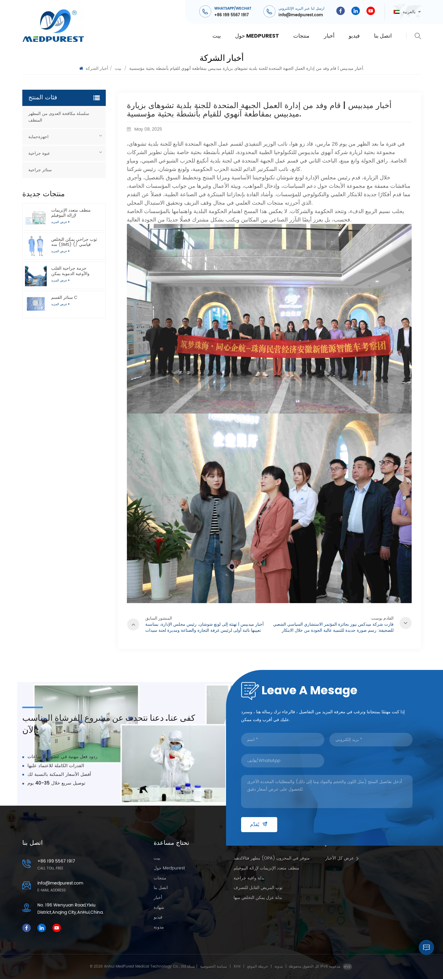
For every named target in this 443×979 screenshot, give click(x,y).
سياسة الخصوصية (213, 966)
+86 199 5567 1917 (231, 15)
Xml (237, 966)
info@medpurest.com (300, 15)
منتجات (301, 35)
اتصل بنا (383, 35)
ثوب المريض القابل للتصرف (258, 888)
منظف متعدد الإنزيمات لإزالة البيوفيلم (71, 213)
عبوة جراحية (39, 153)
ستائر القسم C (64, 297)
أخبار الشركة (97, 68)
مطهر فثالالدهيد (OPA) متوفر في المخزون (272, 858)
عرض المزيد (59, 304)
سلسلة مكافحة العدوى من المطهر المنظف (58, 117)
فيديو (354, 35)
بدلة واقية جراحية (249, 878)
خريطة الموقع (257, 966)
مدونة (159, 927)
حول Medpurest (257, 35)
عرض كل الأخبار (339, 858)
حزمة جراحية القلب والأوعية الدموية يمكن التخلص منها (70, 271)
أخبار (329, 35)
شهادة (159, 908)
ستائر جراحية (40, 169)
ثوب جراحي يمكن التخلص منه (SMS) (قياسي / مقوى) (74, 242)
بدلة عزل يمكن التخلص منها (258, 898)
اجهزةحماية (38, 136)
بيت (216, 35)
